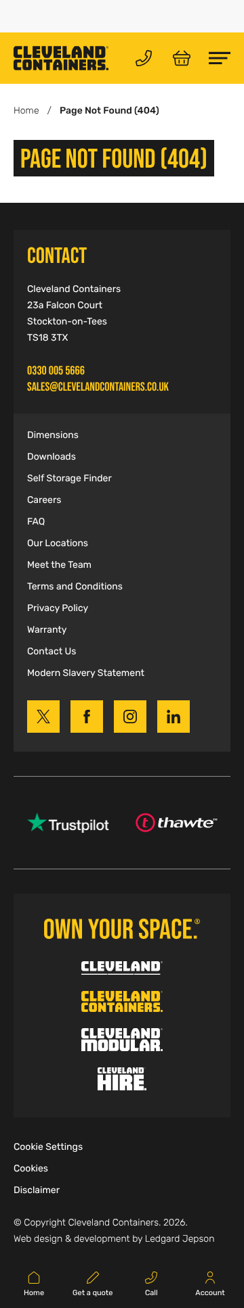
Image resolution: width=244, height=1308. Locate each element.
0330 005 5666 (56, 370)
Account (209, 1293)
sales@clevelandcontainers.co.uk (98, 386)
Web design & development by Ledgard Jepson (114, 1239)
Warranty (46, 630)
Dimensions (53, 435)
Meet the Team (59, 565)
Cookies (31, 1168)
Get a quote (93, 1293)
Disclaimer (37, 1190)
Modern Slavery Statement (85, 673)
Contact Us (51, 651)
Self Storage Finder (69, 478)
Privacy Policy (57, 608)
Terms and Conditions (75, 586)
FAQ (36, 521)
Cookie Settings (48, 1147)
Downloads (51, 457)
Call (151, 1293)
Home (26, 110)
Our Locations (57, 543)
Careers (44, 500)
